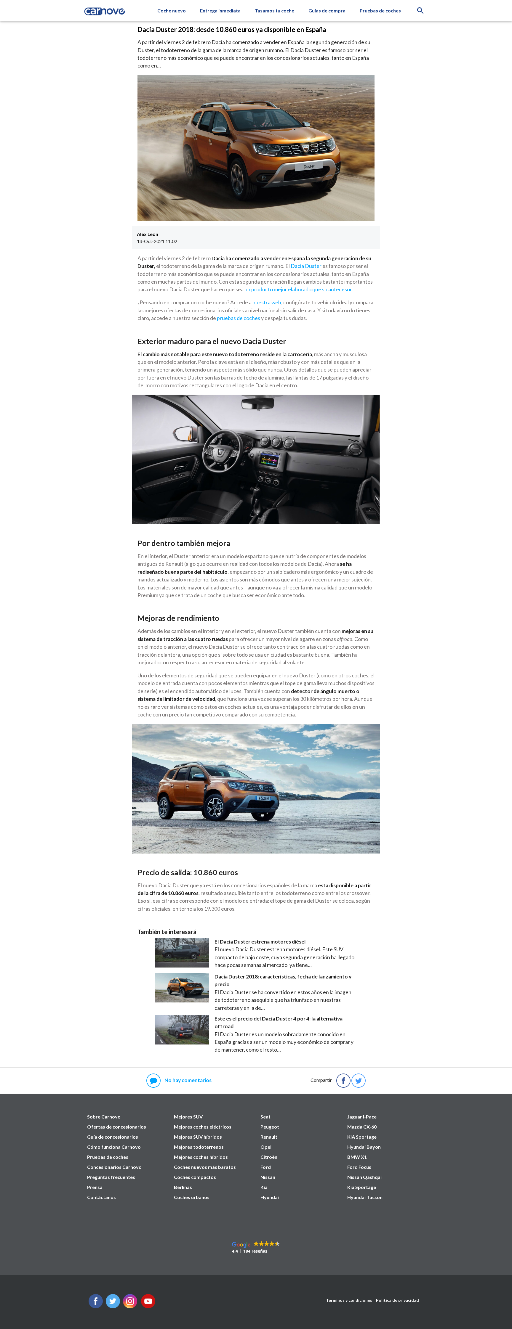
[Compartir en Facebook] (343, 1081)
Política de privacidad (397, 1300)
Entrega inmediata (220, 10)
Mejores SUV (188, 1116)
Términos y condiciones (349, 1300)
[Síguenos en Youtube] (148, 1306)
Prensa (95, 1187)
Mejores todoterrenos (199, 1147)
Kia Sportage (361, 1187)
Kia (264, 1187)
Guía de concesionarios (112, 1137)
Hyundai (269, 1197)
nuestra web (266, 302)
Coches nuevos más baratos (205, 1167)
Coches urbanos (191, 1197)
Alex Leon (147, 234)
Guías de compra (326, 10)
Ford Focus (359, 1167)
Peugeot (269, 1126)
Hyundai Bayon (364, 1147)
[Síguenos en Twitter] (96, 1306)
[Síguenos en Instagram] (130, 1306)
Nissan (267, 1177)
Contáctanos (101, 1197)
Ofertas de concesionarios (116, 1126)
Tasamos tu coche (274, 10)
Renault (268, 1137)
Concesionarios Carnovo (114, 1167)
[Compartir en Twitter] (358, 1081)
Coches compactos (195, 1177)
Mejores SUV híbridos (198, 1137)
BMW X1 (357, 1157)
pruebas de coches (238, 318)
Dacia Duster (306, 266)
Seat (265, 1116)
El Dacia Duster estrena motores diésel (260, 942)
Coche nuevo (171, 10)
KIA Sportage (362, 1137)
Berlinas (183, 1187)
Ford (265, 1167)
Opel (265, 1147)
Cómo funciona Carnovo (114, 1147)
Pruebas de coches (380, 10)
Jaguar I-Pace (362, 1116)
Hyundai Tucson (365, 1197)
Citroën (268, 1157)
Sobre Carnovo (104, 1116)
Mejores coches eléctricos (202, 1126)
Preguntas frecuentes (111, 1177)
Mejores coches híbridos (201, 1157)
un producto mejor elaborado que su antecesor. (298, 289)
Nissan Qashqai (364, 1177)
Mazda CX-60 (362, 1126)
